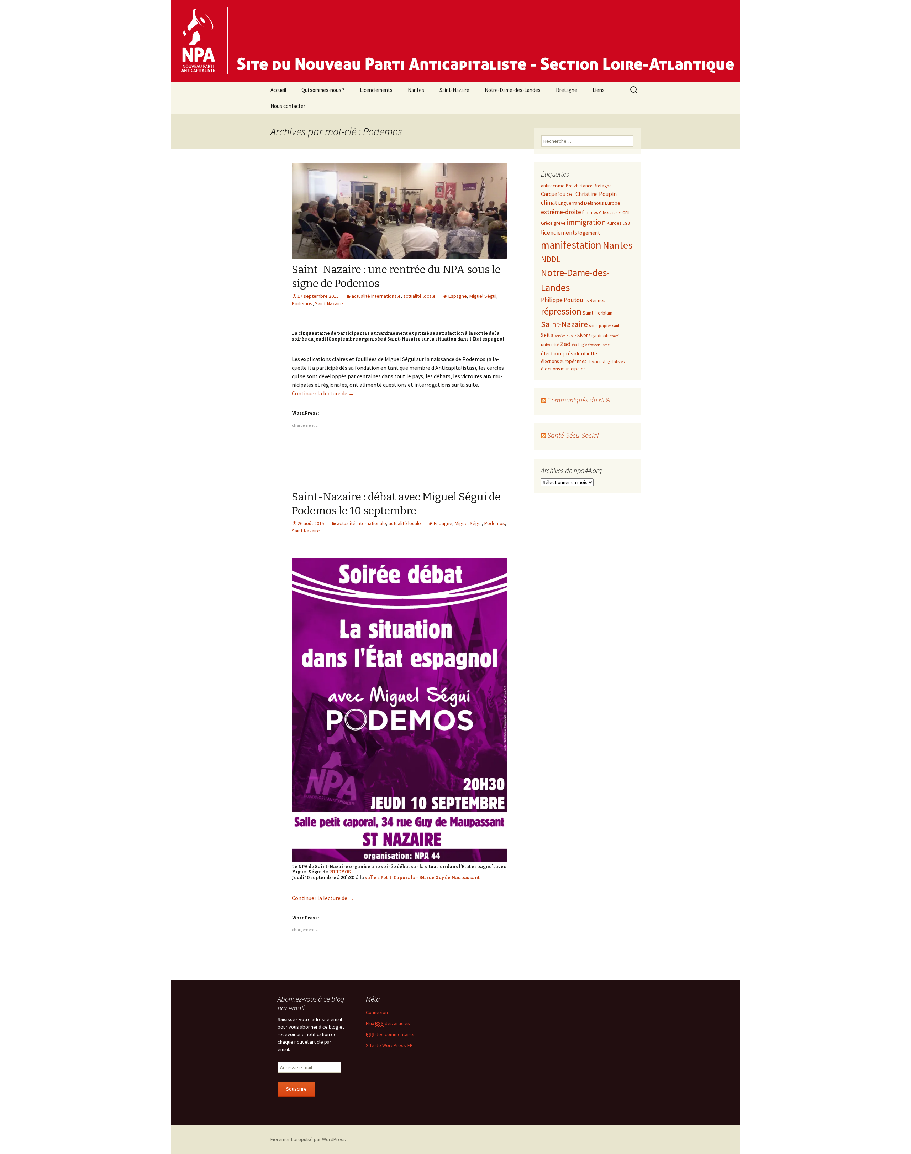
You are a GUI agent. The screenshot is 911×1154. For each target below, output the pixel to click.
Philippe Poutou (562, 300)
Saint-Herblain (597, 313)
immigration (586, 222)
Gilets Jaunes (610, 212)
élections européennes (563, 361)
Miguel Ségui (482, 296)
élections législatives (606, 361)
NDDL (550, 259)
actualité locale (419, 296)
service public (565, 335)
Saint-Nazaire (454, 90)
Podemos (302, 303)
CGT (570, 194)
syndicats (600, 335)
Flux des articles (388, 1023)
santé (616, 325)
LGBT (627, 223)
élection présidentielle (569, 353)
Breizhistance (579, 186)
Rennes (597, 300)
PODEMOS (340, 871)
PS (586, 300)
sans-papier (600, 325)
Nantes (416, 90)
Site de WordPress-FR (389, 1045)
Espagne (457, 296)
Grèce (547, 223)
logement (589, 232)
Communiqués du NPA (578, 399)
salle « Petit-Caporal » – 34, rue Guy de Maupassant (422, 877)
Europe (612, 203)
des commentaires (391, 1034)
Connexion (377, 1012)
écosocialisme (599, 345)
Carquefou (553, 194)
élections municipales (563, 368)
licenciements (559, 232)
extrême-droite (561, 212)
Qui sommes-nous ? (322, 90)
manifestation (571, 244)
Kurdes (614, 223)
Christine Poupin (596, 193)
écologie (579, 344)
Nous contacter (287, 106)
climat (549, 203)
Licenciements (376, 90)
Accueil (278, 90)
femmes (590, 212)
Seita (547, 334)
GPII (626, 212)
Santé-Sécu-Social (573, 435)
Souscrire (296, 1089)
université (550, 344)
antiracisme (553, 185)
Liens (599, 90)
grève (560, 223)
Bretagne (566, 90)
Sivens (583, 335)
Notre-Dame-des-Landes (513, 90)
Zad (565, 344)
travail (615, 335)
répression (561, 311)
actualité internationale (376, 296)
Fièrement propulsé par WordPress (308, 1139)
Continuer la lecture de (323, 393)
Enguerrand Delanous (581, 203)
